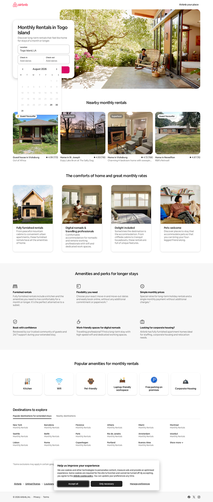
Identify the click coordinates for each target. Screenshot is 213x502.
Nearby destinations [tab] (66, 416)
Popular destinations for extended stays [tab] (32, 416)
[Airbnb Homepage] (20, 4)
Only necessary (106, 484)
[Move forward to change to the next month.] (56, 69)
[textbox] (30, 61)
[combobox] (43, 50)
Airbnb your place (189, 4)
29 (51, 105)
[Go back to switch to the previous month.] (23, 69)
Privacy (37, 497)
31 (22, 111)
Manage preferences (140, 484)
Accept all (73, 484)
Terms (46, 497)
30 (56, 105)
